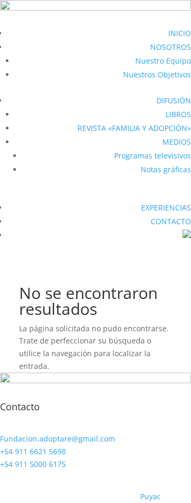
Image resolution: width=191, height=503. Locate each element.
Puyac (150, 496)
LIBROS (178, 114)
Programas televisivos (152, 156)
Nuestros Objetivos (157, 74)
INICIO (179, 33)
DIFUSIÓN (174, 100)
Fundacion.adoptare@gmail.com (57, 439)
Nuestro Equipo (163, 61)
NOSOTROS (170, 47)
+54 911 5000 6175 (33, 464)
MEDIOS (176, 142)
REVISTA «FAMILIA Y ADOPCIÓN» (134, 128)
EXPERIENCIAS (166, 207)
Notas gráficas (166, 169)
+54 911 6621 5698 (33, 451)
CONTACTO (171, 221)
